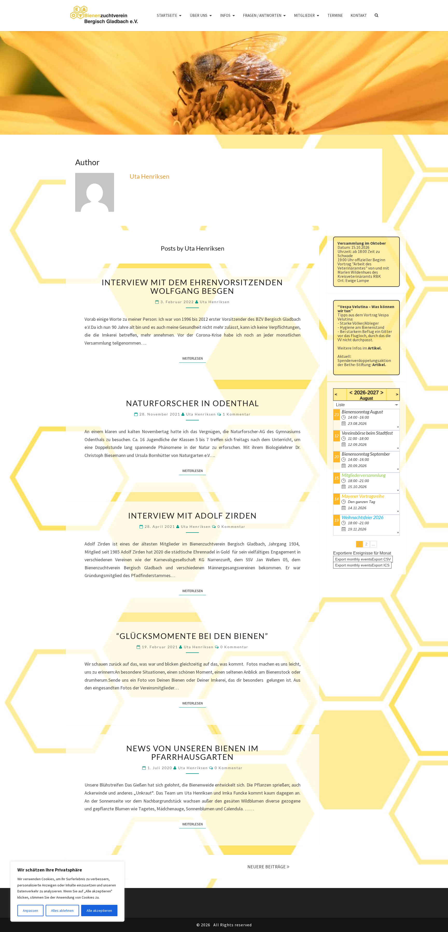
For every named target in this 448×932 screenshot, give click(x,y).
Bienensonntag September (366, 454)
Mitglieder (304, 15)
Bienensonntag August (362, 411)
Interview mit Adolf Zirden (192, 515)
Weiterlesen (194, 358)
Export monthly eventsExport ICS (362, 565)
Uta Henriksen (149, 176)
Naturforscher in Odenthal (192, 403)
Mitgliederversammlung (364, 475)
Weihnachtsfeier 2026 (362, 517)
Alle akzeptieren (99, 910)
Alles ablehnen (62, 910)
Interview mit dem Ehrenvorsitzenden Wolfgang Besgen (192, 286)
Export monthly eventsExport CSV (363, 559)
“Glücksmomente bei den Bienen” (192, 635)
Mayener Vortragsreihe (363, 496)
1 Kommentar (237, 414)
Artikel (374, 348)
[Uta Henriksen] (94, 194)
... (373, 544)
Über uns (198, 15)
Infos (225, 15)
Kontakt (359, 15)
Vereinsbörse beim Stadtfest (367, 433)
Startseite (167, 15)
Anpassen (30, 910)
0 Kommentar (232, 526)
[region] (67, 891)
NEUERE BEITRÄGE (267, 867)
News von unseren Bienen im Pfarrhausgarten (192, 752)
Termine (335, 15)
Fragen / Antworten (262, 15)
